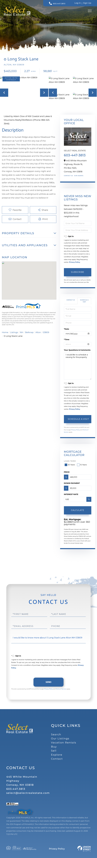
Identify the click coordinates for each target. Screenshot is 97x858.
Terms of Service (61, 689)
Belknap (29, 332)
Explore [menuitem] (56, 754)
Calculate (77, 510)
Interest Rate (71, 494)
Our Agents (78, 175)
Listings (14, 332)
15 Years (83, 465)
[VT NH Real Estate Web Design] (84, 849)
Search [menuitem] (56, 734)
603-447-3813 (75, 155)
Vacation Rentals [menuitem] (63, 742)
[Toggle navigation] (89, 10)
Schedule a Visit (84, 301)
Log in (78, 3)
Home (5, 332)
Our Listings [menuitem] (60, 738)
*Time (66, 339)
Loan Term (70, 461)
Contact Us (68, 175)
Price (67, 472)
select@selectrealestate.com (28, 793)
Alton (38, 332)
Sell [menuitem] (53, 750)
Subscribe (77, 272)
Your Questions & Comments (77, 350)
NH (21, 332)
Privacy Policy (74, 262)
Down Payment (72, 483)
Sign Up (87, 3)
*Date (66, 329)
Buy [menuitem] (54, 746)
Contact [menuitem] (57, 758)
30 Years (71, 465)
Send (48, 682)
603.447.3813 (59, 4)
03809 (46, 332)
